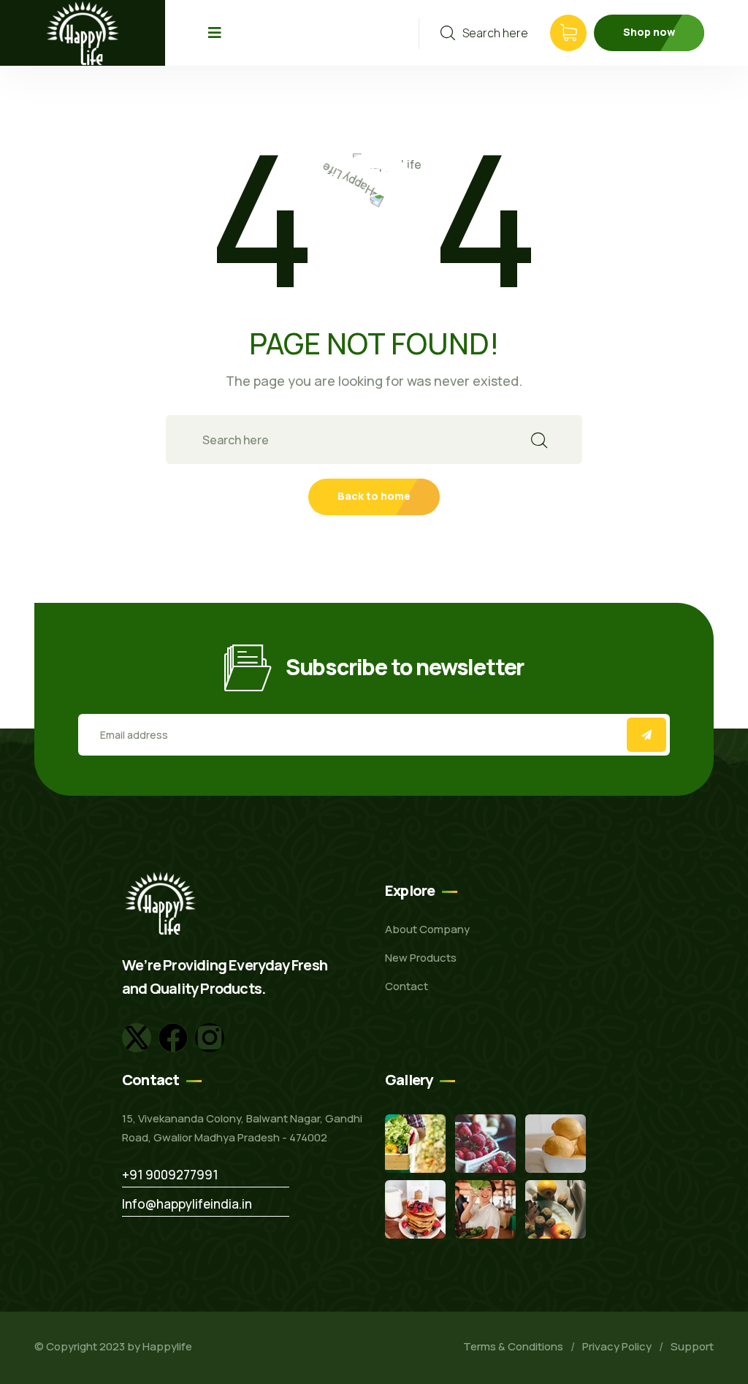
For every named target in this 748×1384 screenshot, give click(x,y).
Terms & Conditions (513, 1346)
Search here (495, 33)
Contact (406, 986)
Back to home (374, 496)
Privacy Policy (617, 1346)
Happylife (167, 1346)
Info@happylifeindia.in (187, 1203)
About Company (427, 929)
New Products (421, 957)
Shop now (649, 32)
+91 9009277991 (170, 1174)
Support (692, 1346)
